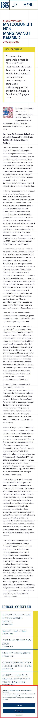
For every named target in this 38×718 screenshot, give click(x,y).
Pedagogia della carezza (14, 631)
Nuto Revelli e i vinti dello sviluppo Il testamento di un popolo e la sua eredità (16, 678)
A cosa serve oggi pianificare (16, 653)
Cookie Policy (19, 715)
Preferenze (19, 711)
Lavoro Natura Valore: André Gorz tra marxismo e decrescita (16, 618)
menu (28, 5)
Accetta (19, 705)
